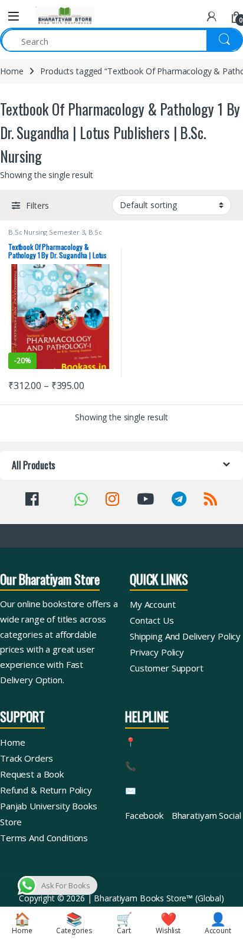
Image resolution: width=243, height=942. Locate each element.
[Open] (13, 16)
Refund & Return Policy (46, 790)
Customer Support (166, 668)
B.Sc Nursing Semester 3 (46, 232)
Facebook (144, 815)
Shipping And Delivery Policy (185, 636)
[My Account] (211, 16)
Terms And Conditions (44, 838)
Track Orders (26, 758)
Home (11, 71)
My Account (153, 604)
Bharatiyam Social (206, 815)
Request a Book (32, 774)
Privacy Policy (157, 652)
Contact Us (152, 620)
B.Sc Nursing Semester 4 (55, 235)
